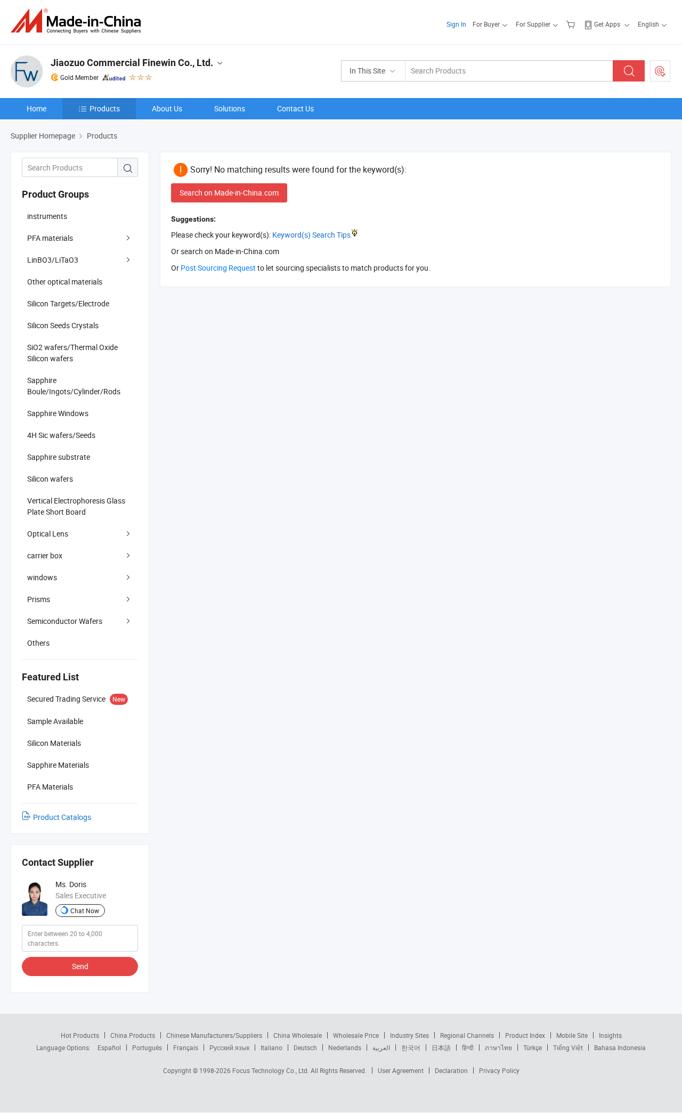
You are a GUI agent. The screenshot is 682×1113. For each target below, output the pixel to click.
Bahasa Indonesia (620, 1047)
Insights (610, 1035)
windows (42, 577)
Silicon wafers (50, 479)
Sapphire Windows (57, 413)
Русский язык (229, 1047)
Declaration (451, 1070)
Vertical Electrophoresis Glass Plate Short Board (76, 506)
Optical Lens (47, 534)
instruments (47, 216)
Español (109, 1047)
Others (38, 643)
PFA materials (50, 238)
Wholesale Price (356, 1035)
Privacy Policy (499, 1070)
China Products (132, 1035)
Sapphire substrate (58, 457)
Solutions (229, 108)
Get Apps (607, 24)
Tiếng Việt (568, 1047)
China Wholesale (297, 1035)
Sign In (456, 24)
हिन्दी (468, 1047)
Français (185, 1047)
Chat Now (84, 910)
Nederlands (344, 1047)
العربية (381, 1047)
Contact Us (295, 108)
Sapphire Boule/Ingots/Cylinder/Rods (73, 385)
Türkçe (532, 1047)
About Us (167, 108)
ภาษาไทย (498, 1047)
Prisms (38, 599)
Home (36, 108)
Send (80, 966)
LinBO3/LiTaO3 (52, 260)
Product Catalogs (62, 817)
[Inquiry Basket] (572, 24)
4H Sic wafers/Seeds (61, 435)
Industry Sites (409, 1035)
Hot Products (80, 1035)
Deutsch (305, 1047)
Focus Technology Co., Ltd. (271, 1070)
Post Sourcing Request (660, 71)
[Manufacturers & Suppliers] (79, 21)
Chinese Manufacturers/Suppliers (214, 1035)
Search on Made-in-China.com (229, 193)
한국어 (410, 1047)
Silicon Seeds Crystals (63, 325)
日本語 (441, 1047)
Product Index (525, 1035)
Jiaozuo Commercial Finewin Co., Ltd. (132, 62)
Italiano (271, 1047)
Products (105, 108)
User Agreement (401, 1070)
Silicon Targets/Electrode (68, 303)
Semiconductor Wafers (64, 621)
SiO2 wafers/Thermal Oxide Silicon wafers (72, 352)
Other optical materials (64, 282)
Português (147, 1047)
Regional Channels (467, 1035)
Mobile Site (572, 1035)
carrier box (44, 555)
